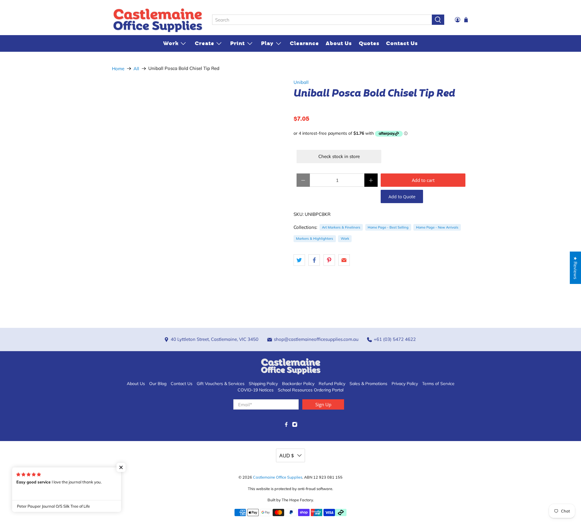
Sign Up (323, 404)
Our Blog (157, 383)
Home (118, 68)
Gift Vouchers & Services (221, 383)
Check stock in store (339, 156)
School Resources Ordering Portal (310, 390)
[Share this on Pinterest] (329, 260)
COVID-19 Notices (256, 390)
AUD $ (286, 455)
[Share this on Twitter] (299, 260)
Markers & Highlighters (314, 238)
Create (204, 43)
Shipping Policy (263, 383)
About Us (339, 43)
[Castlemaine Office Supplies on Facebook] (286, 425)
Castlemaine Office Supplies (277, 477)
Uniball (301, 82)
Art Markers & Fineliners (341, 227)
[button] (121, 467)
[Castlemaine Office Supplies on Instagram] (294, 425)
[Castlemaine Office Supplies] (157, 20)
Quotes (369, 43)
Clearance (304, 43)
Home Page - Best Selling (388, 227)
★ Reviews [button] (575, 267)
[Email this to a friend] (344, 260)
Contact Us (402, 43)
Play (267, 43)
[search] (322, 20)
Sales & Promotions (368, 383)
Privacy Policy (405, 383)
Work (171, 43)
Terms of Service (438, 383)
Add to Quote (402, 196)
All (136, 68)
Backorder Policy (298, 383)
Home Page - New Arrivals (437, 227)
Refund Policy (332, 383)
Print (237, 43)
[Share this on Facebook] (314, 260)
